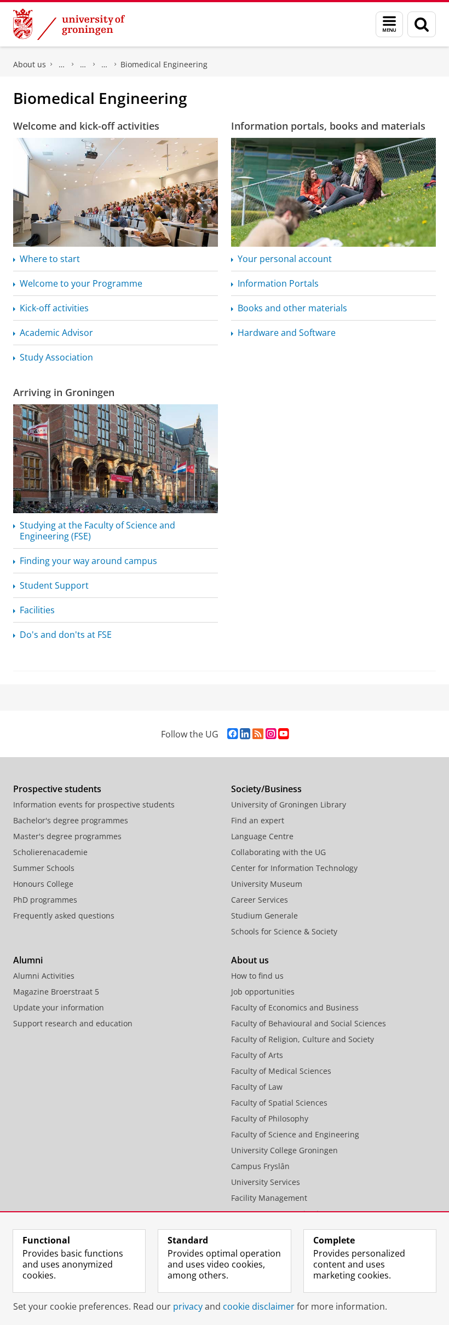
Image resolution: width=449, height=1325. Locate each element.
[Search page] (422, 24)
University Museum (266, 884)
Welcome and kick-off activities (86, 125)
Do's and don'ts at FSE (66, 634)
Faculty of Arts (257, 1055)
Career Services (259, 899)
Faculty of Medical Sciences (281, 1071)
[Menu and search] (389, 24)
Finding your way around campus (88, 560)
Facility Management (269, 1198)
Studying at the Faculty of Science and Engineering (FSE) (97, 531)
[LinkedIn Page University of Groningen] (245, 734)
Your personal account (285, 258)
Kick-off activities (54, 308)
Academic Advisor (56, 332)
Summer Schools (43, 868)
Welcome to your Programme (81, 283)
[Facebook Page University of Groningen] (232, 734)
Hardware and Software (287, 332)
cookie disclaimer (259, 1306)
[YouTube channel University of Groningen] (283, 734)
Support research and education (73, 1023)
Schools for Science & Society (284, 931)
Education (83, 64)
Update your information (58, 1007)
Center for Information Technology (294, 868)
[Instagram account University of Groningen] (271, 734)
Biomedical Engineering (164, 64)
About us (29, 64)
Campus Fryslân (260, 1166)
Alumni (28, 960)
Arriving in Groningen (63, 392)
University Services (265, 1182)
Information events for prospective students (94, 804)
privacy (188, 1306)
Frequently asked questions (63, 915)
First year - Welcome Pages (104, 64)
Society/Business (266, 788)
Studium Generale (264, 915)
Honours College (43, 884)
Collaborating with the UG (278, 852)
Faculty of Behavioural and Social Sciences (308, 1023)
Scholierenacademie (50, 852)
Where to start (50, 258)
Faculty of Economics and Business (295, 1007)
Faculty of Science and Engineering (61, 64)
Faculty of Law (257, 1087)
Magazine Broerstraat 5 (56, 991)
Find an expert (257, 820)
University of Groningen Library (288, 804)
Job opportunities (263, 991)
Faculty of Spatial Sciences (279, 1102)
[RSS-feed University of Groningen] (257, 734)
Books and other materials (292, 308)
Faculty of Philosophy (269, 1118)
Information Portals (278, 283)
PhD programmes (45, 899)
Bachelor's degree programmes (70, 820)
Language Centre (262, 836)
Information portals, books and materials (328, 125)
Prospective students (57, 788)
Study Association (56, 357)
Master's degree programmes (67, 836)
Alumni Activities (43, 975)
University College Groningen (284, 1150)
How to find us (257, 975)
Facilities (37, 610)
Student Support (54, 585)
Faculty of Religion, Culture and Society (302, 1039)
